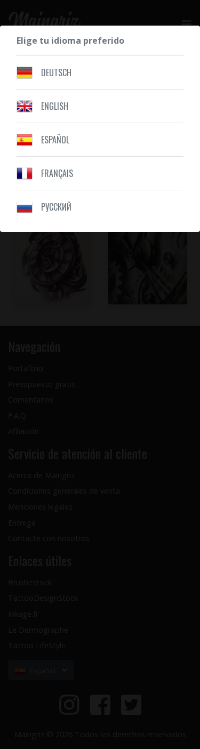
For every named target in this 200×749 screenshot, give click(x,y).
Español (55, 139)
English (54, 106)
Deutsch (56, 72)
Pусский (56, 206)
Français (57, 173)
